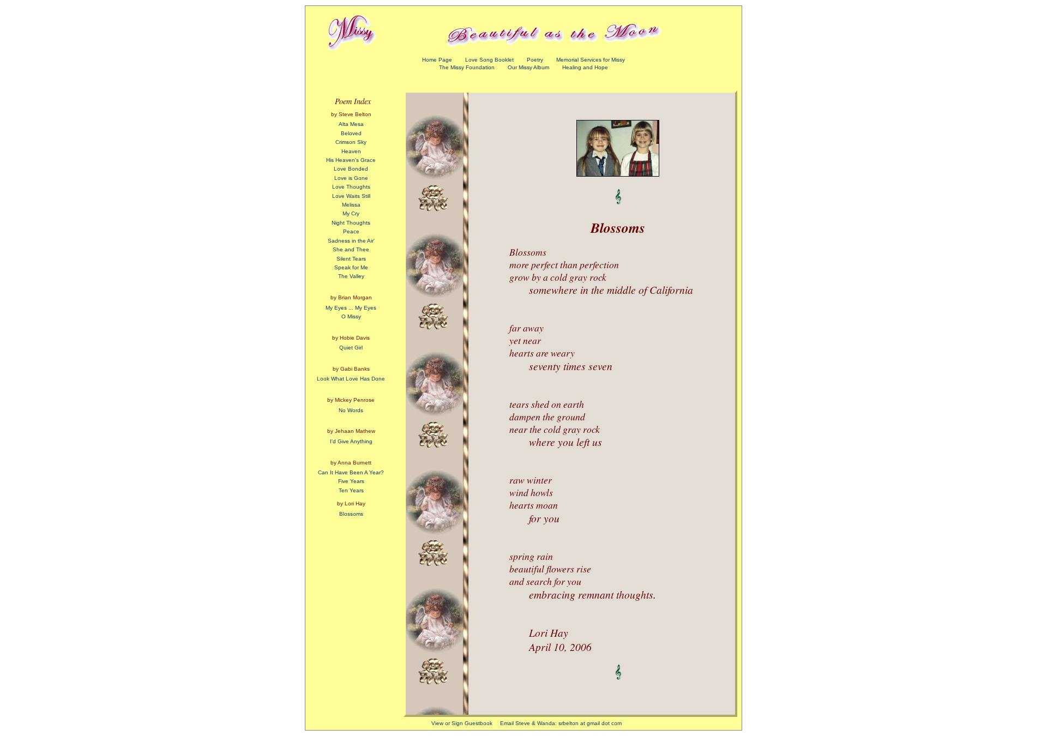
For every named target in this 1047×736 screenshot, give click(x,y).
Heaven (351, 151)
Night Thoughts (351, 223)
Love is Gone (351, 178)
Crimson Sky (350, 142)
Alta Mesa (351, 124)
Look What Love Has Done (351, 379)
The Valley (351, 276)
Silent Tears (351, 259)
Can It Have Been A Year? (351, 472)
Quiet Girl (351, 348)
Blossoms (351, 514)
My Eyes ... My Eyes (351, 308)
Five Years (351, 481)
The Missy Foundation (467, 67)
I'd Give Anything (351, 441)
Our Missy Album (528, 67)
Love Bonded (351, 169)
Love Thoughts (351, 187)
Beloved (351, 133)
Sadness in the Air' (351, 241)
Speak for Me (351, 267)
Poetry (535, 60)
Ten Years (351, 490)
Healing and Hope (585, 67)
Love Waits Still (351, 196)
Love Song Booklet (489, 60)
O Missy (351, 316)
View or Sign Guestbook (461, 723)
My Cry (350, 213)
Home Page (437, 60)
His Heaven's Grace (351, 160)
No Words (351, 410)
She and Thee (351, 249)
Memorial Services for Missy (590, 60)
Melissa (351, 205)
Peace (351, 231)
